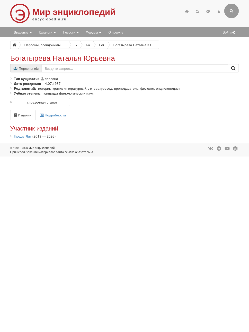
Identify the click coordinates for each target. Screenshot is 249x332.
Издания (24, 115)
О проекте (115, 32)
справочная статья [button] (42, 102)
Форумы (92, 32)
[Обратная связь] (208, 11)
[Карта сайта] (218, 11)
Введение (21, 32)
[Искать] (233, 68)
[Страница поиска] (197, 11)
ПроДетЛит (22, 136)
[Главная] (186, 11)
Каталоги (46, 32)
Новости (69, 32)
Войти (227, 32)
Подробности (55, 115)
